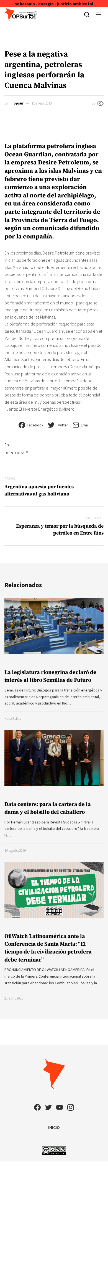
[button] (98, 14)
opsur (19, 103)
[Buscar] (86, 14)
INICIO (54, 1127)
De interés (16, 452)
